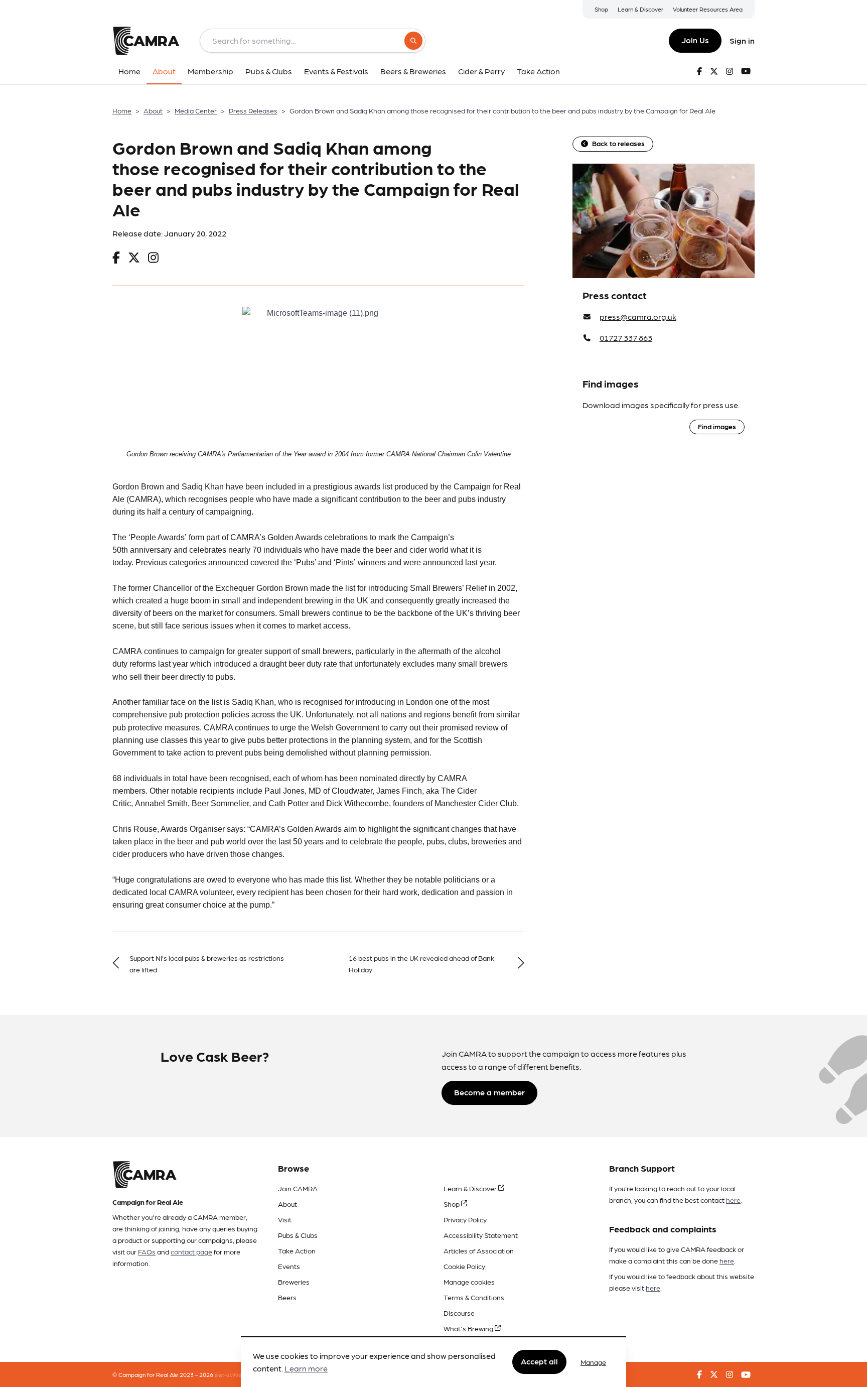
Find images (717, 426)
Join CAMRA (298, 1188)
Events (289, 1266)
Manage (593, 1362)
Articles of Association (479, 1250)
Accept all (539, 1361)
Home (121, 110)
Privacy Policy (465, 1219)
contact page (191, 1251)
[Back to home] (146, 41)
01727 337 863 (626, 337)
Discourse (459, 1313)
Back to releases (618, 143)
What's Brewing (469, 1328)
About (153, 110)
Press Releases (253, 110)
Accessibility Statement (481, 1235)
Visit (285, 1219)
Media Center (196, 110)
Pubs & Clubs (298, 1235)
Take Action (297, 1250)
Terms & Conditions (474, 1297)
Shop (601, 9)
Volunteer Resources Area (708, 9)
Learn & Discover (640, 9)
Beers (287, 1297)
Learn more (306, 1368)
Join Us (695, 40)
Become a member (489, 1092)
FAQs (147, 1251)
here (733, 1200)
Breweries (294, 1282)
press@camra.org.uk (638, 316)
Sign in (742, 40)
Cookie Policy (464, 1266)
